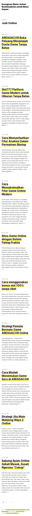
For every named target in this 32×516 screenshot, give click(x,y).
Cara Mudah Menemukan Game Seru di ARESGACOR (15, 376)
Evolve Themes (20, 511)
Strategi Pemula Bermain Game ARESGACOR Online (15, 330)
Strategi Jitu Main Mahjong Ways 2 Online (13, 420)
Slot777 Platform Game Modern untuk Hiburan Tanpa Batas (15, 93)
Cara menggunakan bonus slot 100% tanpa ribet (15, 285)
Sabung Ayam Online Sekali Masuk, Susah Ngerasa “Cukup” (15, 464)
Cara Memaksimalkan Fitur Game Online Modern (14, 189)
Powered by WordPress (12, 513)
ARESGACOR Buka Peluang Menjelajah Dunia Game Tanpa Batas (15, 42)
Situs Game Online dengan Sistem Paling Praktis (14, 239)
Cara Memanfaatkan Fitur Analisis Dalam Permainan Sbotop (15, 141)
